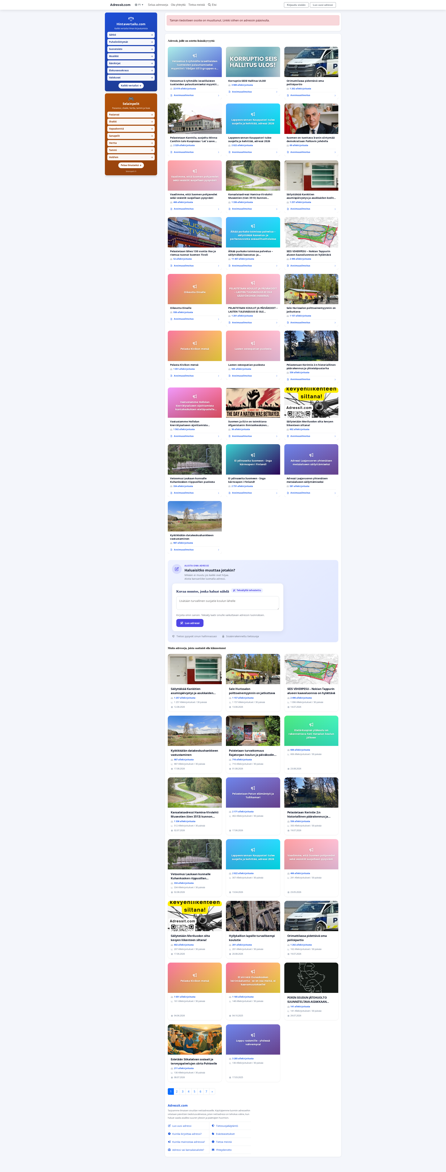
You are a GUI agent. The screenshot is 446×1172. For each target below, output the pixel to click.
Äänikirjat (131, 63)
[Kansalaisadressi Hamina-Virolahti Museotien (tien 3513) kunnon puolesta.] (253, 186)
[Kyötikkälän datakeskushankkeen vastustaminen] (195, 527)
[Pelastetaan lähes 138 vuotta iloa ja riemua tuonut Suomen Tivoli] (195, 243)
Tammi (131, 150)
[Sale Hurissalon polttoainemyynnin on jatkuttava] (311, 300)
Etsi (214, 4)
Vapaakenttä (131, 128)
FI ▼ (141, 4)
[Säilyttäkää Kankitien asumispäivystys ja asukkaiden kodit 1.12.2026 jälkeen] (311, 186)
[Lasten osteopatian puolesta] (253, 355)
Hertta (131, 143)
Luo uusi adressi (323, 4)
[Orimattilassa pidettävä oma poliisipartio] (311, 73)
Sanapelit (131, 135)
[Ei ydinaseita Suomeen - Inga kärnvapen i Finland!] (253, 470)
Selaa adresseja (158, 4)
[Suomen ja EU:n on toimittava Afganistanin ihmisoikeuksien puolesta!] (253, 413)
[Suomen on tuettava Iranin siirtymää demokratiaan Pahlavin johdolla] (311, 129)
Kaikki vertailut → (131, 85)
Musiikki (131, 56)
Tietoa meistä (196, 4)
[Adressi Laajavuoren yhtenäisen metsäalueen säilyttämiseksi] (311, 470)
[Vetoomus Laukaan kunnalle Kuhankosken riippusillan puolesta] (195, 470)
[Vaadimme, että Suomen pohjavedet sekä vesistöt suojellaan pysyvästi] (195, 186)
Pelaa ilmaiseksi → (131, 165)
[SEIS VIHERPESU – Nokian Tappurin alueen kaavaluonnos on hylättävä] (311, 243)
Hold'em (131, 157)
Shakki (131, 121)
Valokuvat (131, 77)
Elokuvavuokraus (131, 70)
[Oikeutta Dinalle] (195, 298)
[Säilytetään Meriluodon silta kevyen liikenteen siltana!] (311, 413)
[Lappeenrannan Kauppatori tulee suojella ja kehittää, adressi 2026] (253, 129)
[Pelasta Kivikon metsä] (195, 355)
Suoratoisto (131, 49)
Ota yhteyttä (178, 4)
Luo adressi (192, 623)
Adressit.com (120, 5)
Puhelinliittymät (131, 41)
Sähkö (131, 34)
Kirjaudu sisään (296, 4)
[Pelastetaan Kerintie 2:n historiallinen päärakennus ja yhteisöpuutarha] (311, 357)
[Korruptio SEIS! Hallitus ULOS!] (253, 71)
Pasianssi (131, 114)
